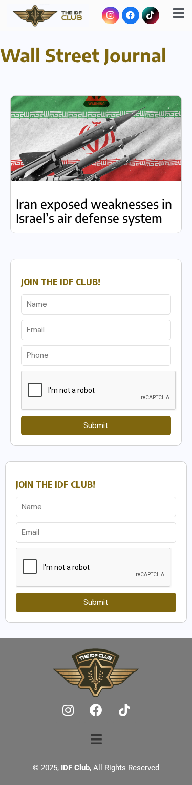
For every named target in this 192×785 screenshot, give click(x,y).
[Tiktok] (150, 15)
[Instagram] (110, 15)
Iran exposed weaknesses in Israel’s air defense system (94, 210)
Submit (96, 425)
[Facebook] (130, 15)
